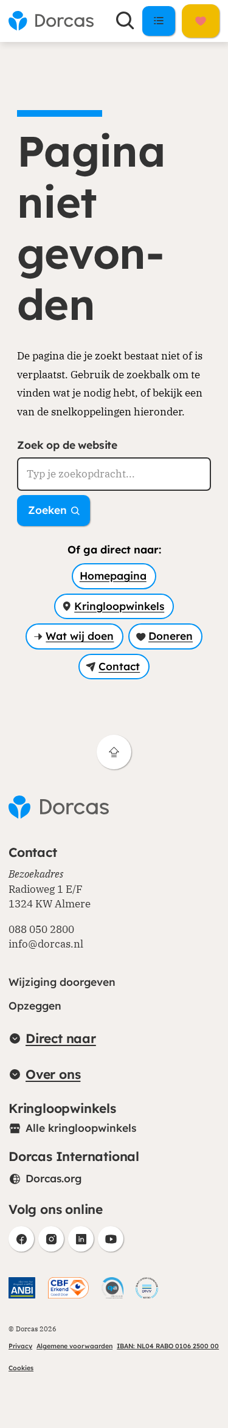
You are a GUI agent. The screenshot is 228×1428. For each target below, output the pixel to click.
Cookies (21, 1368)
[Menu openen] (159, 20)
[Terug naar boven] (114, 752)
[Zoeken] (124, 20)
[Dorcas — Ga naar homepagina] (51, 20)
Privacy (20, 1346)
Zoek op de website (67, 444)
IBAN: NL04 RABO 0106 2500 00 (168, 1346)
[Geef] (200, 21)
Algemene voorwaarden (74, 1346)
